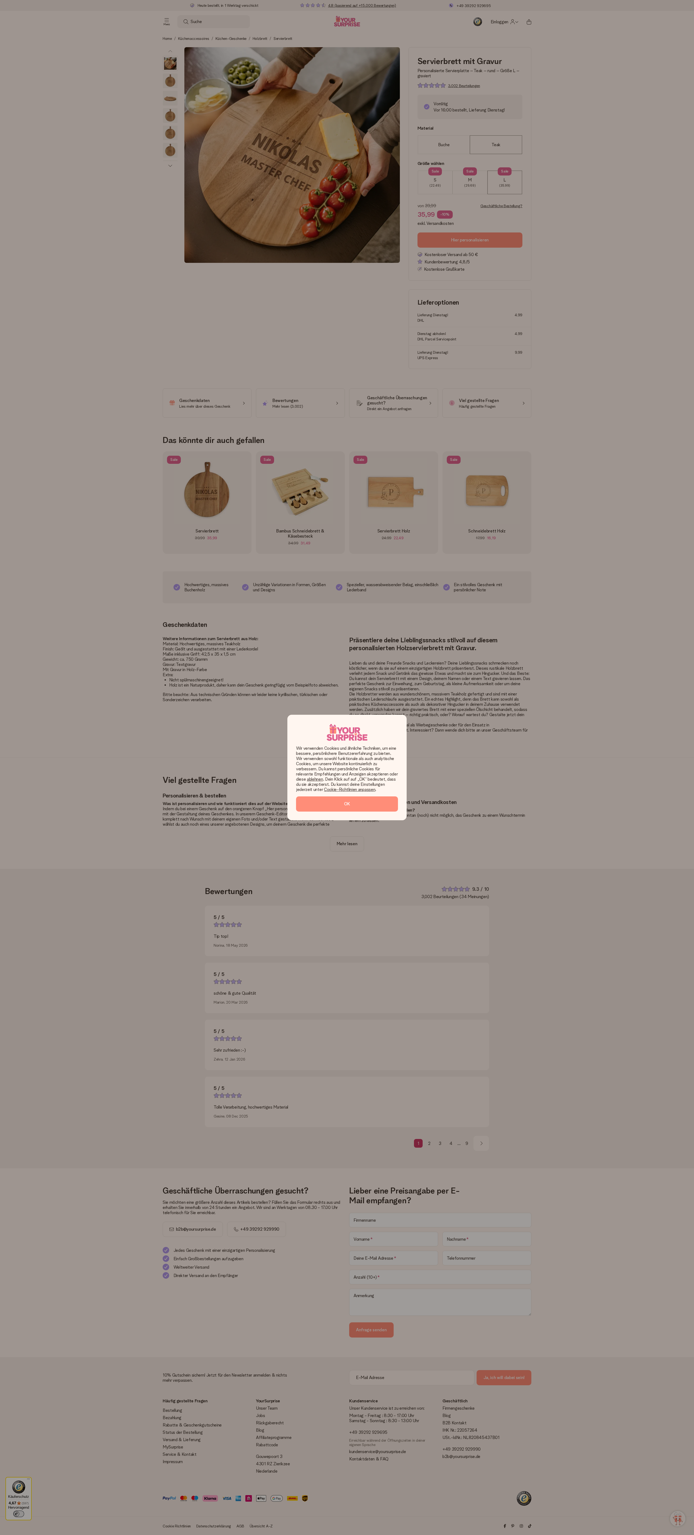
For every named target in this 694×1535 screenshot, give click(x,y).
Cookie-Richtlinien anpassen (349, 789)
